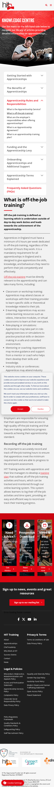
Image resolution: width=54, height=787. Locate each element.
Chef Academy (10, 647)
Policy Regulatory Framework (11, 718)
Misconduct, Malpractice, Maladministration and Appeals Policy (14, 676)
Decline (41, 409)
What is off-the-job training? (20, 113)
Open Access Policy (35, 691)
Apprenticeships (10, 643)
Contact (7, 658)
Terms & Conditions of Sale (38, 639)
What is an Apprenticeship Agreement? (19, 129)
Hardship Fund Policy (35, 681)
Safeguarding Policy (12, 729)
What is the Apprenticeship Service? (24, 109)
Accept (20, 409)
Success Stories (10, 654)
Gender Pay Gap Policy (36, 677)
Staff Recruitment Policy (13, 733)
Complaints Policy (11, 695)
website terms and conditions (37, 389)
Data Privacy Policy (34, 643)
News (6, 662)
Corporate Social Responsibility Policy (12, 700)
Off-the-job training (14, 276)
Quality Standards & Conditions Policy (12, 724)
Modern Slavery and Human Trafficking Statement (38, 686)
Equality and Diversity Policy (38, 674)
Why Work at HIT (10, 651)
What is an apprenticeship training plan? (23, 136)
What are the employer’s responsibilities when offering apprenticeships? (21, 120)
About (6, 639)
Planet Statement (34, 695)
